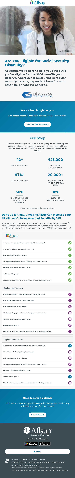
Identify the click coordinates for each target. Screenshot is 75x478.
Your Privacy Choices (38, 460)
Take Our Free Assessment (37, 124)
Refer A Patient (37, 415)
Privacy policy (15, 460)
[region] (37, 309)
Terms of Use (26, 460)
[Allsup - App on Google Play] (31, 444)
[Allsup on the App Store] (44, 444)
